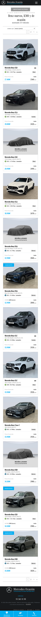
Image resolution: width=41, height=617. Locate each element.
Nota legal (29, 610)
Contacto (37, 610)
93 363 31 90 (21, 599)
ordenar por (10, 28)
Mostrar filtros (20, 9)
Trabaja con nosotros (18, 610)
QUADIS (28, 604)
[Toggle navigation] (36, 3)
